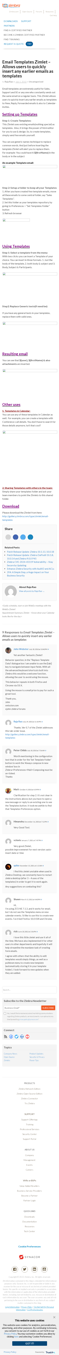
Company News (10, 1053)
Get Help (53, 15)
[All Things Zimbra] (11, 6)
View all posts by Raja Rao (32, 591)
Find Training (12, 39)
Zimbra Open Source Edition (29, 1093)
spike (16, 865)
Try (29, 44)
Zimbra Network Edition (29, 1088)
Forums (39, 11)
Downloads (11, 21)
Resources (50, 11)
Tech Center (29, 1231)
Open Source (27, 11)
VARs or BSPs (29, 1180)
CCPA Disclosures (35, 1309)
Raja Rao (9, 81)
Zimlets (7, 1060)
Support (26, 21)
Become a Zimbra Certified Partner (24, 34)
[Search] (52, 989)
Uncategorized (36, 81)
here (16, 1336)
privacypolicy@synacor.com (28, 1019)
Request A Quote (14, 44)
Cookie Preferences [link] (29, 1246)
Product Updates (36, 1053)
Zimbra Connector (29, 1098)
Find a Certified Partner (18, 30)
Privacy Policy (26, 1307)
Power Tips (34, 1060)
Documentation (29, 1221)
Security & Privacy (36, 1057)
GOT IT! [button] (29, 1343)
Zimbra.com (14, 11)
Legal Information (12, 1307)
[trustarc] (50, 1352)
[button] (54, 1317)
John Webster (21, 649)
